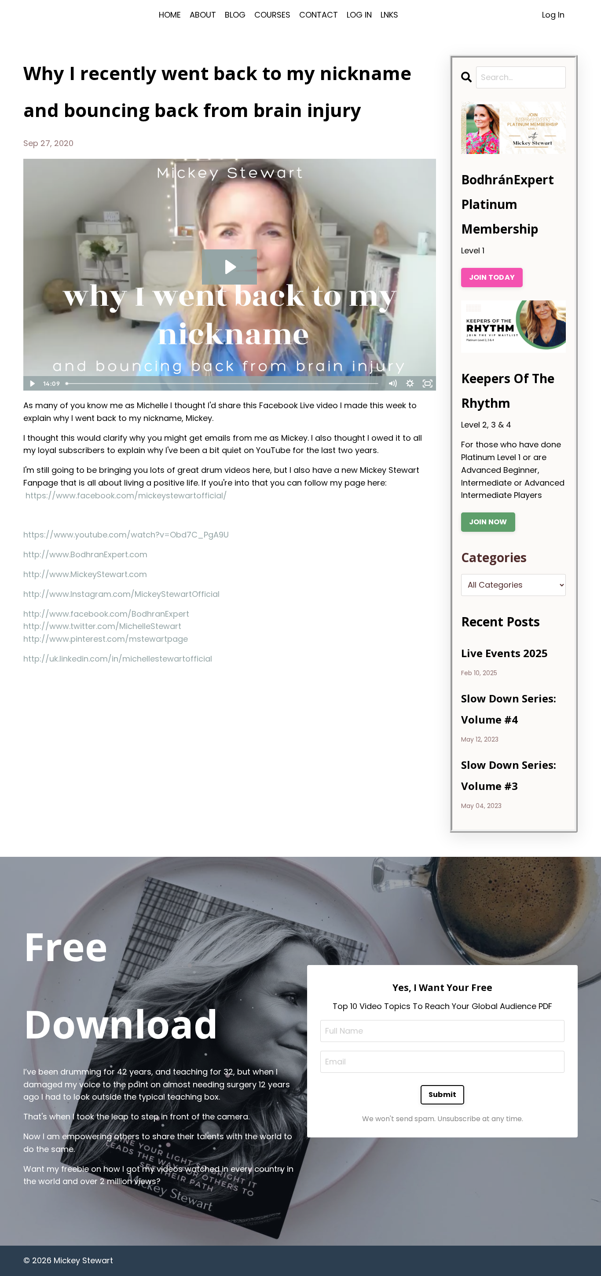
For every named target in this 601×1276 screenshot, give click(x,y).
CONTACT (318, 14)
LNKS (389, 14)
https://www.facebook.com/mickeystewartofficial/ (126, 495)
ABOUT (203, 14)
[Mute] (392, 383)
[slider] (223, 383)
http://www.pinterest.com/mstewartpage (105, 638)
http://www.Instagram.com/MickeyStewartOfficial (121, 594)
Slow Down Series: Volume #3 (508, 775)
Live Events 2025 (504, 653)
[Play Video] (31, 383)
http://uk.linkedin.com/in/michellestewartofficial (117, 658)
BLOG (235, 14)
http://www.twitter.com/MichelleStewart (102, 626)
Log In (553, 14)
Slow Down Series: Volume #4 (508, 709)
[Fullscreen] (427, 383)
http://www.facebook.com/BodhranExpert (106, 613)
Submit (443, 1095)
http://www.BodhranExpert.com (85, 554)
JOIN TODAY (492, 277)
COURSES (272, 14)
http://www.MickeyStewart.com (85, 574)
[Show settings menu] (410, 383)
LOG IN (359, 14)
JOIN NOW (488, 522)
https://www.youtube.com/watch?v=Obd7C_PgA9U (126, 534)
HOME (170, 14)
